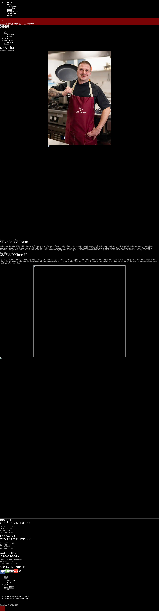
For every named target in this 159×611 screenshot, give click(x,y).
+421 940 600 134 (7, 50)
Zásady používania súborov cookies (17, 598)
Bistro (9, 2)
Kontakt (10, 15)
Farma (9, 10)
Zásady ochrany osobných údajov (16, 596)
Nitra (13, 8)
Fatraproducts (12, 12)
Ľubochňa (14, 6)
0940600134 (31, 24)
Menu (9, 4)
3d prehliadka (12, 13)
